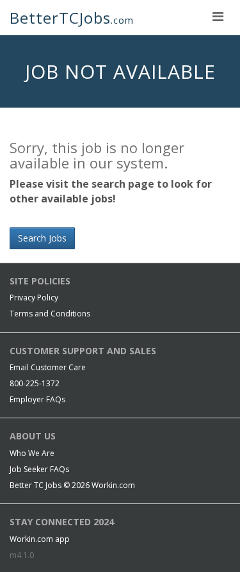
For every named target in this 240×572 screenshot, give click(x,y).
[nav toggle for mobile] (217, 16)
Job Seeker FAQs (39, 469)
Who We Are (32, 453)
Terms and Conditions (50, 313)
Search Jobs (42, 238)
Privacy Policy (34, 297)
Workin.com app (40, 539)
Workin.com (113, 485)
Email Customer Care (48, 367)
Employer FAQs (37, 399)
